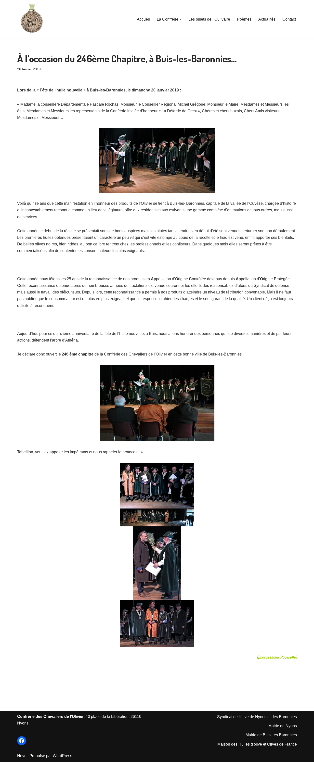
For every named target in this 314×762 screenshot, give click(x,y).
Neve (21, 756)
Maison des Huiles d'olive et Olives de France (257, 744)
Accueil (143, 19)
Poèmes (244, 19)
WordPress (62, 756)
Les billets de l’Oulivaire (209, 19)
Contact (289, 19)
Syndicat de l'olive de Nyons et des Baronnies (257, 717)
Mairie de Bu (257, 735)
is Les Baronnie (281, 735)
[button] (181, 19)
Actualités (266, 19)
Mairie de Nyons (282, 726)
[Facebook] (21, 740)
